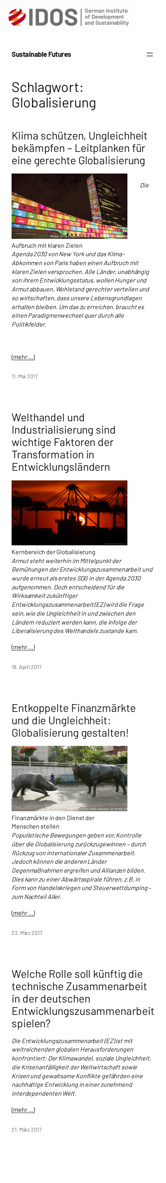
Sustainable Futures (41, 54)
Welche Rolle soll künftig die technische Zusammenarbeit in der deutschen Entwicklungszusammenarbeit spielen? (83, 998)
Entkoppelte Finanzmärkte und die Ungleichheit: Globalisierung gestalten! (74, 720)
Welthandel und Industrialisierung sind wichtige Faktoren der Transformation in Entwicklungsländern (64, 442)
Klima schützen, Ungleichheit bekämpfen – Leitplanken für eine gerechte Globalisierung (79, 147)
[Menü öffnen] (149, 54)
